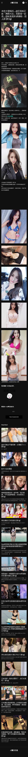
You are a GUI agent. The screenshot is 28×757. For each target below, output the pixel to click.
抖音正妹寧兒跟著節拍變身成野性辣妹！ (13, 602)
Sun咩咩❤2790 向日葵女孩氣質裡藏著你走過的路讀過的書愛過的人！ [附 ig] (14, 546)
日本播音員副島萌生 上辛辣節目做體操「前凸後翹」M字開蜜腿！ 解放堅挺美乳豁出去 (14, 705)
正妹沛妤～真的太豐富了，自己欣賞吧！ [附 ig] (13, 679)
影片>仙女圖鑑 (6, 469)
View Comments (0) (13, 416)
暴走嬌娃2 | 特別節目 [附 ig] (10, 520)
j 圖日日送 (14, 3)
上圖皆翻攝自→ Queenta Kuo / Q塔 (10, 381)
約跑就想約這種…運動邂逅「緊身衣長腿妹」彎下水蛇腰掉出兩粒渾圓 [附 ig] (13, 734)
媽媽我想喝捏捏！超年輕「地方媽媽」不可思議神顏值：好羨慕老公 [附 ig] (13, 495)
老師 (13, 411)
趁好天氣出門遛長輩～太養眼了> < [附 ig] (13, 446)
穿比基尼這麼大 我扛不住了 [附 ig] (13, 655)
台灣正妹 (9, 406)
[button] (1, 3)
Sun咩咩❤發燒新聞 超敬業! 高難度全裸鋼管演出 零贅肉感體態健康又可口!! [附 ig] (14, 629)
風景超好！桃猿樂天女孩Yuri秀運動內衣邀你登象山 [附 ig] (13, 575)
